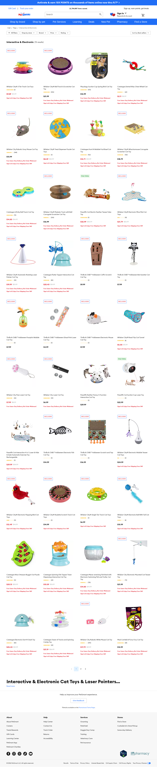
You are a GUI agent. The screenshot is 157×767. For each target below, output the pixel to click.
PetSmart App (12, 743)
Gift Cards (10, 734)
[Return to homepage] (24, 14)
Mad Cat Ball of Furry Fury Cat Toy (130, 640)
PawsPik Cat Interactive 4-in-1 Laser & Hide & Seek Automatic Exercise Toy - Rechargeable (23, 454)
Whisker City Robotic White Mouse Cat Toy (96, 640)
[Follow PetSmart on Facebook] (8, 754)
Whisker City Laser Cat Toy (53, 395)
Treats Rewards (12, 730)
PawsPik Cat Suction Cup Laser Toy (130, 395)
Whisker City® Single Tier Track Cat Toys (95, 515)
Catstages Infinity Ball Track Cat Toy (20, 212)
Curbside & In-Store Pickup (127, 726)
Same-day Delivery (124, 730)
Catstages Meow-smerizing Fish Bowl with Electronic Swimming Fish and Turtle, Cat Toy (95, 577)
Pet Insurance (85, 743)
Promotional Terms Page (87, 707)
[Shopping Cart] (146, 15)
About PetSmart (12, 722)
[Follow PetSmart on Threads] (19, 754)
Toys (15, 28)
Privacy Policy (85, 763)
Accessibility (48, 738)
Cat (9, 28)
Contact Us (47, 726)
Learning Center (13, 738)
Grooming (84, 722)
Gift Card (12, 8)
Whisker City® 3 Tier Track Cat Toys (20, 87)
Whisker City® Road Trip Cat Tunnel (130, 337)
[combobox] (74, 14)
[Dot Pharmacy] (140, 754)
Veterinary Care (86, 738)
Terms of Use (74, 763)
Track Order (48, 730)
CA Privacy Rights (125, 763)
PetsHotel (84, 726)
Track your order (26, 8)
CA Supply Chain (111, 763)
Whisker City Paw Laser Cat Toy (18, 395)
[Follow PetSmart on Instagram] (14, 754)
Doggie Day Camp (87, 730)
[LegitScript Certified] (123, 753)
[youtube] (31, 754)
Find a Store (121, 722)
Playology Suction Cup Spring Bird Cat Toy (96, 87)
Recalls (66, 763)
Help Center (48, 722)
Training (83, 734)
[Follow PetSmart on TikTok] (25, 754)
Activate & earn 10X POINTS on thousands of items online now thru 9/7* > (78, 2)
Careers (10, 726)
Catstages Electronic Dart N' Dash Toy (21, 640)
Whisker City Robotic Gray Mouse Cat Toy (22, 149)
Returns (46, 734)
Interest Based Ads (97, 763)
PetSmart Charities (14, 747)
